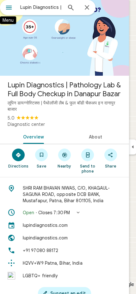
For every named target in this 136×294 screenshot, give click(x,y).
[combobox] (41, 7)
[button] (64, 212)
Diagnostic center (26, 124)
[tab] (32, 136)
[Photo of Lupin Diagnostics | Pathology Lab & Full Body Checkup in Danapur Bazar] (64, 38)
